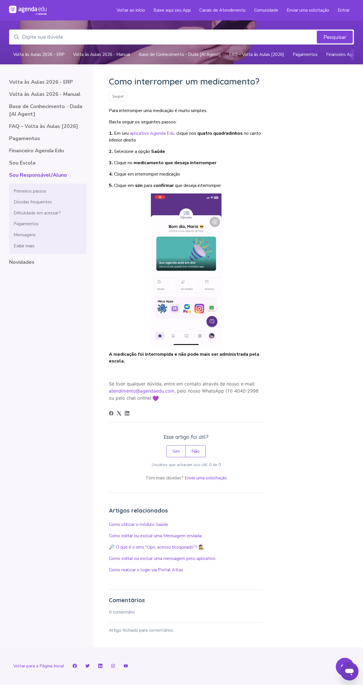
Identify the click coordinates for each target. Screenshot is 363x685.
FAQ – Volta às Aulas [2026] (256, 54)
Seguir (118, 96)
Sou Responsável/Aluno (38, 175)
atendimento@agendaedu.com (141, 391)
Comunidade (266, 10)
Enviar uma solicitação (308, 10)
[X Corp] (119, 414)
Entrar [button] (344, 10)
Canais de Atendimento (222, 10)
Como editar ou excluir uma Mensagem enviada (155, 536)
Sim (176, 451)
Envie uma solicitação (206, 478)
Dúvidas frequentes (33, 202)
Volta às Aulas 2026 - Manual (101, 54)
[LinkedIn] (127, 414)
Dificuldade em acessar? (37, 213)
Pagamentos (305, 54)
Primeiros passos (30, 191)
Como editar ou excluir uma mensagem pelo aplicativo (162, 558)
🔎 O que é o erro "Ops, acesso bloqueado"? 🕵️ (156, 547)
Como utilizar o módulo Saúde (138, 524)
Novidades (21, 262)
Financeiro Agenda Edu (36, 150)
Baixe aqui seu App (172, 10)
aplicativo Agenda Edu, (152, 133)
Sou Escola (22, 162)
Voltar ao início (131, 10)
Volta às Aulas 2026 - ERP (39, 54)
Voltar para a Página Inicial (38, 666)
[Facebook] (111, 414)
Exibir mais (24, 246)
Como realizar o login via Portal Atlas (146, 570)
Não (195, 451)
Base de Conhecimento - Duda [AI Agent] (180, 54)
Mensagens (25, 235)
